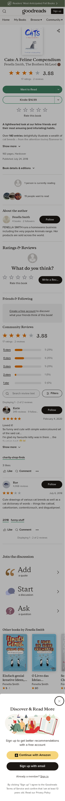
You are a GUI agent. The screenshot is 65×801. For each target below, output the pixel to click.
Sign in (44, 776)
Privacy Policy (43, 793)
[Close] (59, 701)
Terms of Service (15, 789)
